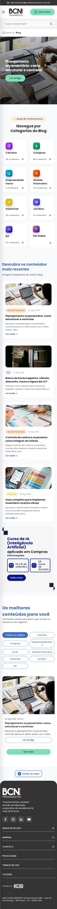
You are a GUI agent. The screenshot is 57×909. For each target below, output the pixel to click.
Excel (15, 652)
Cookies (7, 874)
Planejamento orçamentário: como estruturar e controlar (23, 65)
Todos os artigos (15, 635)
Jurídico (42, 658)
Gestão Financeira (15, 310)
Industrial (11, 494)
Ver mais (28, 751)
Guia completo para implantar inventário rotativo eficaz (25, 501)
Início (9, 32)
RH (8, 372)
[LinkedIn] (21, 819)
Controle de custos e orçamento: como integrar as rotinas (26, 439)
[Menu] (3, 12)
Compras (15, 643)
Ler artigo (15, 78)
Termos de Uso (10, 865)
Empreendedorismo (42, 643)
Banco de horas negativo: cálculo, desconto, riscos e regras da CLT (27, 379)
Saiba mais (16, 577)
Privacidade (9, 855)
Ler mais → (11, 334)
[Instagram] (13, 819)
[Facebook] (5, 819)
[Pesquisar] (51, 23)
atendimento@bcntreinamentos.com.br (30, 2)
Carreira (42, 635)
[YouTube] (29, 819)
